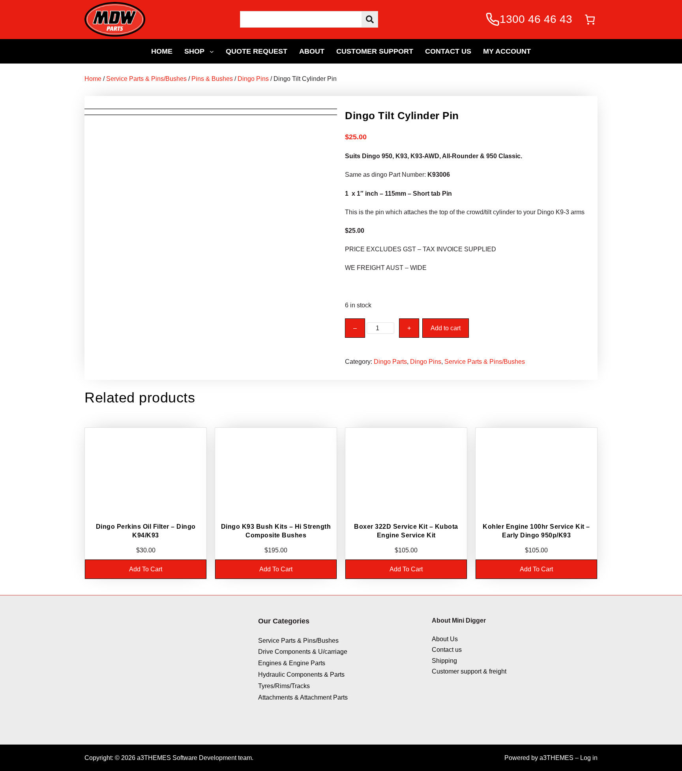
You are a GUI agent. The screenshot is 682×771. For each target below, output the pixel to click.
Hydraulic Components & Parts (301, 674)
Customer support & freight (469, 671)
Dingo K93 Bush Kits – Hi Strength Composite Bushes (276, 531)
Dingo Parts (390, 361)
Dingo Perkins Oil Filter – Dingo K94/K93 (146, 531)
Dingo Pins (253, 78)
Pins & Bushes (212, 78)
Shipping (444, 660)
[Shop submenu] (212, 51)
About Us (445, 639)
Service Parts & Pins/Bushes (146, 78)
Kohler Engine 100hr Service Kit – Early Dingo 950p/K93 (536, 531)
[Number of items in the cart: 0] (590, 19)
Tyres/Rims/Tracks (284, 686)
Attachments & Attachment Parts (303, 697)
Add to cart (446, 328)
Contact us (447, 649)
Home (92, 78)
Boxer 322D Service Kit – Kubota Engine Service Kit (406, 531)
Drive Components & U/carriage (302, 651)
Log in (589, 757)
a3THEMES (556, 757)
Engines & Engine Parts (291, 663)
